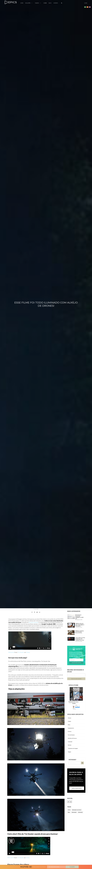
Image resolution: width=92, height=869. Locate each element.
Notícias (69, 745)
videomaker (74, 812)
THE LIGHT (10, 857)
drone (69, 809)
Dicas (69, 724)
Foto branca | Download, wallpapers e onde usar (79, 616)
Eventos (69, 731)
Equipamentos (71, 728)
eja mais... (76, 656)
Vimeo (27, 857)
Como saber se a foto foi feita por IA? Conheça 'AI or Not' (80, 639)
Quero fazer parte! (77, 788)
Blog (50, 3)
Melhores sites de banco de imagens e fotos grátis (79, 625)
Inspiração (70, 741)
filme (69, 812)
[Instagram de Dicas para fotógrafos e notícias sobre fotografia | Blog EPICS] (71, 801)
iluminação (80, 812)
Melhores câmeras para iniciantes (79, 631)
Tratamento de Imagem (73, 748)
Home (21, 3)
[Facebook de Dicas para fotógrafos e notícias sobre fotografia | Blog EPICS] (68, 801)
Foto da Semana (71, 734)
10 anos (69, 718)
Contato (55, 3)
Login (85, 3)
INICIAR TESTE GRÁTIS (76, 662)
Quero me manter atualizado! (76, 678)
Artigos (69, 721)
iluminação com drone (76, 809)
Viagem (69, 751)
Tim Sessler (20, 857)
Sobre (45, 3)
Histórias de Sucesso (72, 738)
